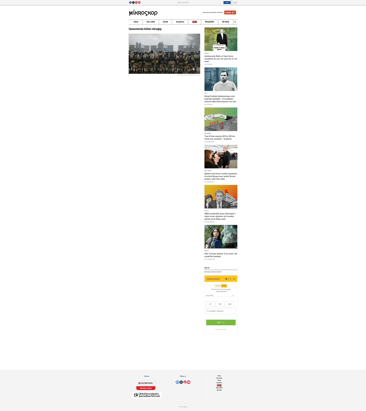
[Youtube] (188, 382)
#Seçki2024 (209, 22)
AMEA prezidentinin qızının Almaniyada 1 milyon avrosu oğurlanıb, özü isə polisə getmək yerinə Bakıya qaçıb (220, 216)
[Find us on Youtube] (136, 2)
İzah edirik (151, 22)
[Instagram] (185, 382)
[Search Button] (235, 22)
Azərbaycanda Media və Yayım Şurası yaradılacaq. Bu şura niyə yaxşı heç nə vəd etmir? (220, 58)
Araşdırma (180, 22)
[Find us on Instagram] (139, 2)
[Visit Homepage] (143, 12)
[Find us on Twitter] (133, 2)
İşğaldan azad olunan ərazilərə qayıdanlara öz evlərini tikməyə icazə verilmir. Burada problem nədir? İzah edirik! (220, 176)
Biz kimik (225, 22)
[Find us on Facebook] (130, 2)
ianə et (230, 12)
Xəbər (136, 22)
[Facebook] (177, 382)
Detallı (165, 22)
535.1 (205, 93)
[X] (181, 382)
